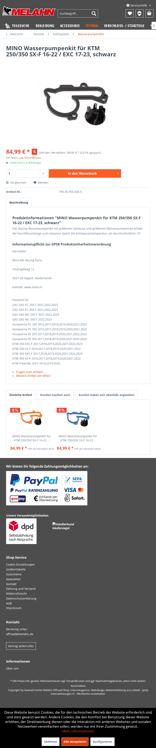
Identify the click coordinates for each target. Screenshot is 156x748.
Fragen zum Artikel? (29, 372)
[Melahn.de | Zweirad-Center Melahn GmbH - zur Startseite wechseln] (29, 14)
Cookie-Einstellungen (20, 564)
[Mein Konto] (139, 13)
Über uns (12, 668)
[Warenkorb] (149, 13)
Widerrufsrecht (16, 593)
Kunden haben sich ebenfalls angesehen (106, 395)
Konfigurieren (102, 742)
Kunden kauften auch (55, 395)
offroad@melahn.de (19, 634)
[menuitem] (78, 13)
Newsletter (13, 579)
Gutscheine (14, 574)
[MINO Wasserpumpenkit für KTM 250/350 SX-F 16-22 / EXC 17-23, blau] (78, 418)
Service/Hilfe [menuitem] (138, 5)
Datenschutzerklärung (21, 598)
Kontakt (11, 584)
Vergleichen (18, 182)
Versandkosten (75, 681)
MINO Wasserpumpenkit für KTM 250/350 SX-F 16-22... (31, 438)
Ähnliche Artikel (20, 395)
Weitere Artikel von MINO (33, 376)
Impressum (14, 608)
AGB (9, 603)
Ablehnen (50, 742)
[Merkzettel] (130, 13)
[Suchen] (94, 13)
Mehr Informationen (78, 731)
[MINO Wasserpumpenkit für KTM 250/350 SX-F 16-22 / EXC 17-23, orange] (31, 418)
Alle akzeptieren (75, 742)
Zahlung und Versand (21, 589)
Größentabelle (16, 569)
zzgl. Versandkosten (30, 157)
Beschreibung (18, 202)
